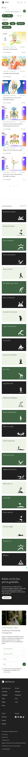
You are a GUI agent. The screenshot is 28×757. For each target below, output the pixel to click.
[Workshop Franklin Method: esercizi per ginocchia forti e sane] (14, 92)
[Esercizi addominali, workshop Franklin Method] (14, 43)
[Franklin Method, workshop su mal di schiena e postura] (14, 169)
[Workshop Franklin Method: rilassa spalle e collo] (14, 144)
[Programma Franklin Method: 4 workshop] (14, 67)
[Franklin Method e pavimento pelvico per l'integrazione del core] (14, 118)
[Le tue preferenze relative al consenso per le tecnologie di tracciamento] (26, 567)
